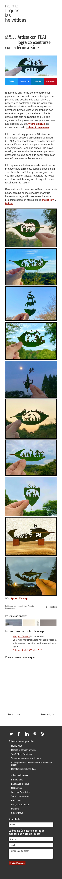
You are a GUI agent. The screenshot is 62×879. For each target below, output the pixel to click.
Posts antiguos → (49, 714)
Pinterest (50, 81)
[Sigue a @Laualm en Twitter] (12, 736)
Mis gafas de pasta (20, 804)
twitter (9, 203)
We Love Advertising (20, 792)
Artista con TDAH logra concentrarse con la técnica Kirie (27, 42)
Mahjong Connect (21, 636)
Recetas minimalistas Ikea (23, 769)
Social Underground (20, 796)
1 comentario (51, 607)
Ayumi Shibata (36, 123)
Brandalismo (17, 780)
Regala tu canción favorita (23, 750)
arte (14, 608)
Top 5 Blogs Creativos (21, 754)
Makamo (15, 809)
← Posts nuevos (12, 714)
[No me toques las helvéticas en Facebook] (20, 736)
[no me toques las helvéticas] (16, 22)
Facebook (24, 81)
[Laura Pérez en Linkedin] (27, 736)
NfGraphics (16, 788)
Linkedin (37, 81)
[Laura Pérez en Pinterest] (35, 736)
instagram (48, 199)
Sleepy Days (17, 813)
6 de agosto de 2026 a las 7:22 (27, 650)
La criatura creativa (20, 784)
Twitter (12, 81)
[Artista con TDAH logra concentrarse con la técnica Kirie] (31, 75)
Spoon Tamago (19, 598)
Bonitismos (16, 800)
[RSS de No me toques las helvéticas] (43, 736)
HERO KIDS (17, 746)
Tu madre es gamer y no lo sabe (26, 758)
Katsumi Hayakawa (37, 127)
